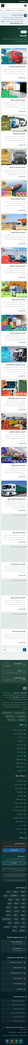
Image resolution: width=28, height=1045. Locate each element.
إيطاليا (22, 919)
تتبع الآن (14, 862)
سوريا (10, 899)
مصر (5, 895)
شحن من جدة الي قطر (19, 1008)
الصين (13, 930)
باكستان (22, 926)
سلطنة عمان (14, 895)
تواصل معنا (6, 1035)
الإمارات (22, 891)
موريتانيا (8, 911)
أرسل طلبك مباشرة (15, 23)
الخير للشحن (24, 28)
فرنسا (7, 915)
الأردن (23, 903)
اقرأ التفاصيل (22, 78)
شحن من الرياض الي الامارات (17, 1000)
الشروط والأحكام (23, 1035)
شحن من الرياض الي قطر (18, 1004)
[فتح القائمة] (2, 5)
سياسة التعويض (12, 1032)
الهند (9, 922)
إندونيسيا (6, 926)
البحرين (22, 895)
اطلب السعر (14, 850)
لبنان (17, 899)
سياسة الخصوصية (14, 1035)
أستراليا (16, 922)
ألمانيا (15, 915)
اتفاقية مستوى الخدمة (22, 1032)
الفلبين (14, 926)
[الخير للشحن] (25, 5)
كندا (23, 922)
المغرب (22, 907)
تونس (15, 907)
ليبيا (23, 911)
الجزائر (8, 907)
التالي (4, 649)
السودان (16, 911)
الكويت (14, 891)
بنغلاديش (22, 930)
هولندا (15, 919)
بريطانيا (22, 915)
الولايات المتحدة (6, 919)
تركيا (23, 899)
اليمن (9, 903)
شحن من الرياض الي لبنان (18, 1017)
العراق (16, 903)
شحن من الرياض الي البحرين (18, 1012)
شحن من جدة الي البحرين (18, 1020)
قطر (8, 891)
